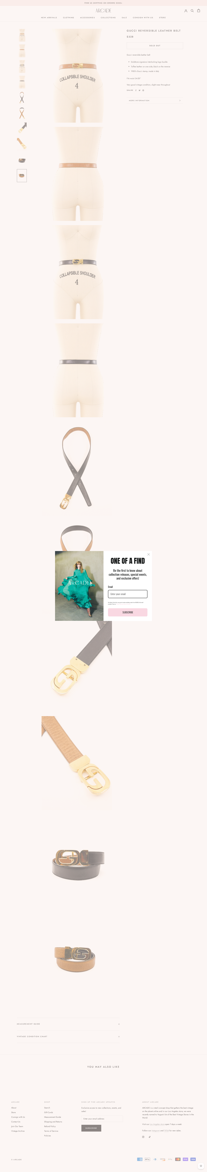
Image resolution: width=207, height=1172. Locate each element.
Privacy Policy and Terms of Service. (123, 604)
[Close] (148, 554)
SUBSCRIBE (128, 612)
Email (110, 587)
